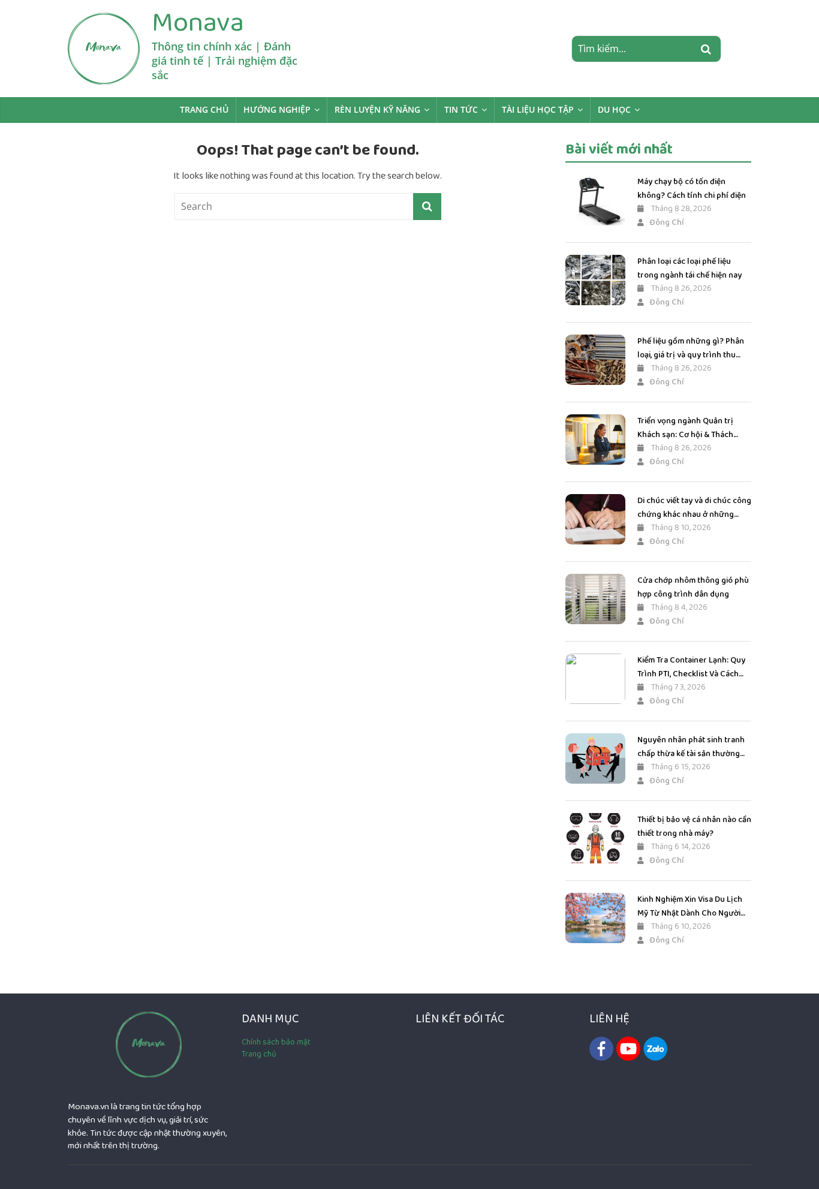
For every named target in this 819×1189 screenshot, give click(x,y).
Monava (198, 22)
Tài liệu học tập (538, 109)
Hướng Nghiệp (277, 109)
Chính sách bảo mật (276, 1042)
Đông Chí (666, 222)
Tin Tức (461, 109)
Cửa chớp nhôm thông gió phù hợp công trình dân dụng (693, 587)
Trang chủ (204, 109)
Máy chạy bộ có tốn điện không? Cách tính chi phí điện (691, 188)
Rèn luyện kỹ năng (377, 109)
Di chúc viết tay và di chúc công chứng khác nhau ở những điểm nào (694, 507)
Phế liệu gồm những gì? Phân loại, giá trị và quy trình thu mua (690, 348)
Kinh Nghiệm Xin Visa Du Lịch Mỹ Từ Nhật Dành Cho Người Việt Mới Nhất (689, 906)
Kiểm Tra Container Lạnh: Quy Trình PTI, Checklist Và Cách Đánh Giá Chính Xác (691, 667)
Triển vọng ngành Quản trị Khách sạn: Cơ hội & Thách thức (685, 427)
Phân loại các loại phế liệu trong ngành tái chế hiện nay (689, 268)
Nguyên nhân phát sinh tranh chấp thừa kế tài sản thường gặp (691, 746)
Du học (614, 109)
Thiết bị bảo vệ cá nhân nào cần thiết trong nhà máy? (694, 826)
